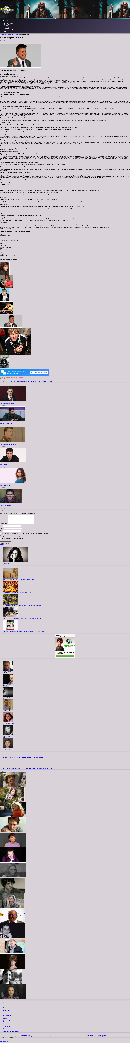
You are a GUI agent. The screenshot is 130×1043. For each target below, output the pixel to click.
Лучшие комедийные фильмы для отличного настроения (17, 592)
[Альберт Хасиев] (8, 696)
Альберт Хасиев (7, 697)
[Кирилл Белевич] (8, 683)
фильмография (20, 377)
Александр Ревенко (8, 671)
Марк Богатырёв (5, 505)
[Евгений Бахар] (8, 709)
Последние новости (9, 23)
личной (56, 1036)
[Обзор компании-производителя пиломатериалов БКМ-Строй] (10, 578)
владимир (32, 1036)
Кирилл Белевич (7, 684)
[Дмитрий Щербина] (13, 831)
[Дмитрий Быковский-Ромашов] (12, 953)
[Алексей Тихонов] (13, 861)
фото (104, 1036)
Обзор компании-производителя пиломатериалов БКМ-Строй (18, 579)
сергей (82, 1036)
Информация (8, 27)
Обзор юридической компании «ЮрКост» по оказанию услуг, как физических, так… (23, 618)
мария (62, 1036)
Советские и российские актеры (13, 22)
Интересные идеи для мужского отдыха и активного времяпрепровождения (22, 605)
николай (71, 1036)
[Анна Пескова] (12, 801)
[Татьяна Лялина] (8, 735)
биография (8, 377)
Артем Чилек (4, 464)
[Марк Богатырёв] (11, 503)
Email (1, 528)
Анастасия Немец (7, 563)
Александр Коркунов (7, 403)
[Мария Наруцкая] (13, 877)
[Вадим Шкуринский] (12, 938)
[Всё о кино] (7, 13)
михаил (65, 1036)
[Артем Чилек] (13, 462)
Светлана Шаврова (6, 485)
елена (47, 1036)
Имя (1, 525)
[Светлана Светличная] (12, 968)
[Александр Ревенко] (8, 670)
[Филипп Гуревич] (8, 748)
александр (2, 377)
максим (59, 1036)
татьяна (85, 1036)
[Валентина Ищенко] (13, 998)
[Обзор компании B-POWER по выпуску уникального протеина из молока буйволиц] (10, 630)
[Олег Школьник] (12, 922)
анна (18, 1036)
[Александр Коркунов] (13, 400)
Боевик (7, 28)
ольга (76, 1036)
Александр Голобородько (8, 444)
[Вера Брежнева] (13, 816)
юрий (110, 1036)
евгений (40, 1036)
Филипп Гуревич (7, 749)
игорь (50, 1036)
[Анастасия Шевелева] (12, 907)
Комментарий (4, 523)
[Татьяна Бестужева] (13, 786)
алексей (7, 1036)
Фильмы (5, 25)
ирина (53, 1036)
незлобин (13, 377)
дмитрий (36, 1036)
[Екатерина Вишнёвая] (8, 722)
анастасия (12, 1036)
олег (74, 1036)
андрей (15, 1036)
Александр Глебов (6, 423)
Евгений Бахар (6, 710)
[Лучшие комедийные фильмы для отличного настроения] (10, 591)
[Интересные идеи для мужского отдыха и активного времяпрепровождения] (10, 604)
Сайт (1, 530)
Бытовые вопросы (8, 29)
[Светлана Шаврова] (13, 482)
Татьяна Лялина (7, 736)
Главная (2, 34)
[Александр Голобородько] (12, 441)
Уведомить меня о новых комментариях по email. (14, 536)
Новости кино (7, 24)
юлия (107, 1036)
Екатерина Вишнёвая (8, 723)
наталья (68, 1036)
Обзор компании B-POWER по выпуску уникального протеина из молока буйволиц (23, 631)
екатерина (44, 1036)
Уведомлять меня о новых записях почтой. (12, 538)
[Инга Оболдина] (13, 846)
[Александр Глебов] (12, 421)
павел (79, 1036)
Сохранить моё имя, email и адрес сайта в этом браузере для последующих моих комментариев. (26, 533)
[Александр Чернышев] (12, 892)
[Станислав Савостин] (11, 983)
